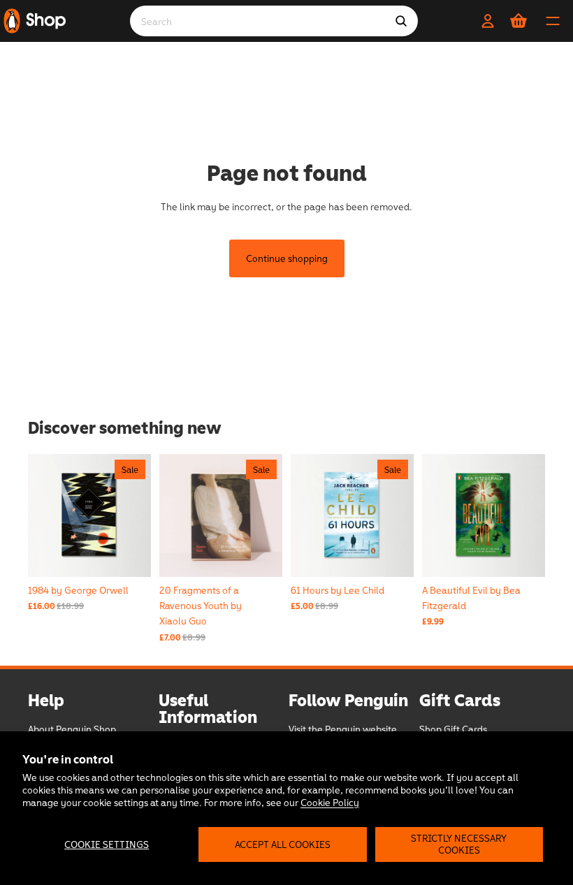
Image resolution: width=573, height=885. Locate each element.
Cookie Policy (329, 802)
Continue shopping (287, 258)
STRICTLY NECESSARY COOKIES (459, 844)
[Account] (487, 21)
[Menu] (553, 21)
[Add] (523, 555)
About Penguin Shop (72, 729)
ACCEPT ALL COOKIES (283, 844)
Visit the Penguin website (343, 729)
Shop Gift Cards (453, 729)
